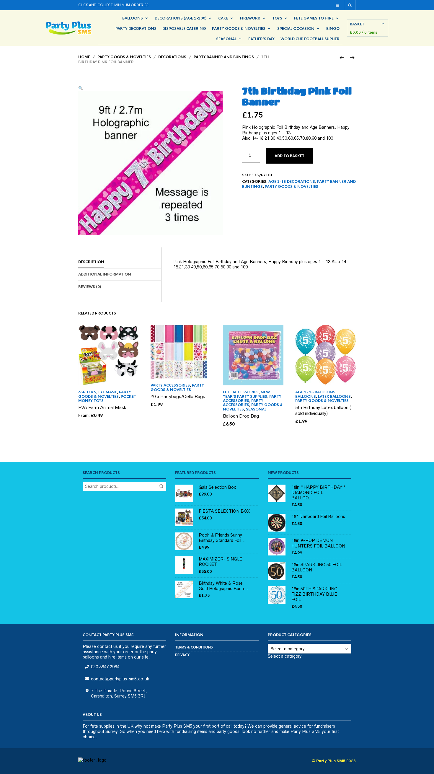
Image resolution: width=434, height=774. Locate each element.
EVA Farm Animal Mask (102, 407)
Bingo (333, 28)
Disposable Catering (184, 28)
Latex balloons (334, 396)
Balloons (132, 18)
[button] (80, 88)
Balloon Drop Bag (241, 415)
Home (84, 57)
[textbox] (284, 656)
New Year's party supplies (246, 394)
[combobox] (284, 656)
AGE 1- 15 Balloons (315, 392)
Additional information (104, 274)
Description (91, 262)
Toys (277, 18)
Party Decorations (135, 28)
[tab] (119, 262)
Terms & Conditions (194, 647)
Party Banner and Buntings (224, 57)
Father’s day (261, 39)
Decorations (172, 57)
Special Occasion (295, 28)
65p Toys (87, 392)
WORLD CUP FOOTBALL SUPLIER (310, 39)
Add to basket (289, 156)
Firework (250, 18)
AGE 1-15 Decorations (291, 181)
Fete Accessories (241, 392)
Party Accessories (170, 385)
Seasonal (226, 39)
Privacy (182, 655)
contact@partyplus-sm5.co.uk (120, 679)
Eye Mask (107, 392)
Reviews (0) (89, 286)
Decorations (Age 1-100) (180, 18)
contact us (107, 646)
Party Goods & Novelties (238, 28)
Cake (223, 18)
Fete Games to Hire (314, 18)
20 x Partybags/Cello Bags (178, 396)
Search (161, 486)
